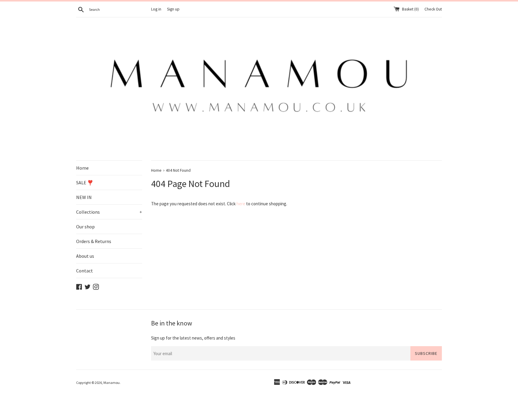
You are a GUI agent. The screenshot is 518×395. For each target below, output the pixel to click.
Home (82, 168)
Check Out (433, 9)
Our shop (85, 227)
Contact (84, 271)
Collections (109, 212)
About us (85, 256)
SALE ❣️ (84, 183)
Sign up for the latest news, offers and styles (193, 338)
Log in (156, 9)
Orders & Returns (93, 241)
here (241, 203)
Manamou (111, 382)
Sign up (173, 9)
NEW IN (84, 197)
